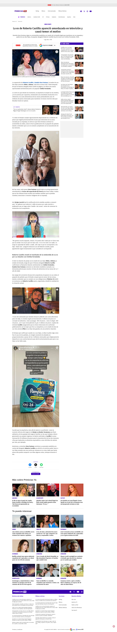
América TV (74, 602)
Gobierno (29, 17)
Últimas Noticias (62, 11)
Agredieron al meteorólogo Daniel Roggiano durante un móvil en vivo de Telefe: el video (21, 619)
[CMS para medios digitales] (79, 629)
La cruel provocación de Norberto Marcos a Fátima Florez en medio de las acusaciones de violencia (46, 600)
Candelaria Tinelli (36, 17)
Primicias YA (14, 21)
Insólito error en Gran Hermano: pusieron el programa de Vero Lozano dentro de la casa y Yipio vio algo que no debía (23, 600)
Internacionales (52, 11)
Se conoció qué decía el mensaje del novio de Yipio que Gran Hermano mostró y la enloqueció (23, 616)
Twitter (35, 467)
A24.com (74, 599)
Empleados (54, 17)
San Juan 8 (74, 610)
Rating (37, 11)
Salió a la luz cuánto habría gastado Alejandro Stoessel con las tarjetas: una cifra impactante (22, 608)
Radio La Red (75, 605)
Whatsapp (41, 467)
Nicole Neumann (62, 17)
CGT (43, 17)
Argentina (69, 17)
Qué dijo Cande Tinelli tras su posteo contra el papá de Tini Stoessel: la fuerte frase (45, 618)
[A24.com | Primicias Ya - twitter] (84, 11)
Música (43, 11)
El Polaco (48, 17)
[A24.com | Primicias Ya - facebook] (81, 11)
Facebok (30, 467)
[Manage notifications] (114, 626)
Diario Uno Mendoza (77, 607)
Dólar (74, 17)
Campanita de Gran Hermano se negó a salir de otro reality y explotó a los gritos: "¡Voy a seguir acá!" (45, 622)
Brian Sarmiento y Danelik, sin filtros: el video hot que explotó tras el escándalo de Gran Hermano (23, 605)
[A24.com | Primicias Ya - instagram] (87, 11)
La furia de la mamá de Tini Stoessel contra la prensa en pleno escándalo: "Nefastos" (45, 615)
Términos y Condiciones (17, 629)
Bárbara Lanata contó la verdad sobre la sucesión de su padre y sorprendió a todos (23, 623)
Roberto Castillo (35, 473)
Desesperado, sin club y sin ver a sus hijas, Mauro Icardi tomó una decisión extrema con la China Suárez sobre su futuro (23, 612)
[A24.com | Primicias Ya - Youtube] (91, 11)
